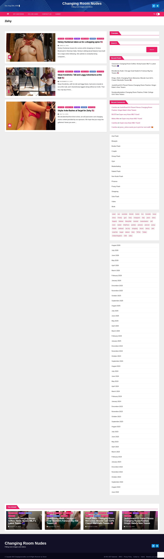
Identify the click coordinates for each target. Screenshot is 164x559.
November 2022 (117, 472)
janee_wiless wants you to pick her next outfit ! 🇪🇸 (136, 127)
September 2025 (117, 301)
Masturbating (116, 166)
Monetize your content (152, 556)
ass (119, 214)
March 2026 (116, 270)
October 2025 (116, 296)
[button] (154, 14)
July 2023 (115, 431)
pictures (140, 225)
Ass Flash (61, 38)
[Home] (8, 14)
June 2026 (115, 255)
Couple (114, 151)
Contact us (46, 14)
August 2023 (116, 426)
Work (113, 206)
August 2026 (116, 245)
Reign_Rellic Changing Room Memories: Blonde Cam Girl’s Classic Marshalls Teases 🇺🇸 (99, 520)
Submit (58, 14)
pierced (147, 225)
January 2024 (116, 401)
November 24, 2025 (66, 81)
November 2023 (117, 411)
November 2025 (117, 290)
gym (125, 217)
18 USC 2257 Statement (110, 556)
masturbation (144, 221)
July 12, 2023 (64, 114)
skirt (153, 228)
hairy (130, 217)
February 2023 (117, 457)
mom (113, 225)
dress (114, 217)
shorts (141, 228)
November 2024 (117, 351)
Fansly (120, 217)
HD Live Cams (33, 14)
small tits (114, 232)
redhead (120, 228)
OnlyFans (126, 225)
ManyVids (128, 221)
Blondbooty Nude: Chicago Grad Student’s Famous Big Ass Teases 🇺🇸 (62, 520)
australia (124, 214)
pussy (153, 225)
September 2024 (117, 361)
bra (142, 214)
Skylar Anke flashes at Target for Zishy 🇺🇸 (76, 110)
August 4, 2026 (92, 526)
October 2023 (116, 416)
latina (153, 217)
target (121, 232)
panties (133, 225)
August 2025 (116, 306)
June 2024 (115, 376)
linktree (121, 221)
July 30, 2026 (130, 526)
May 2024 (115, 381)
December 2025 (117, 285)
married (135, 221)
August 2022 (116, 487)
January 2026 (116, 280)
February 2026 (117, 275)
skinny (147, 228)
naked (119, 225)
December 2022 (117, 467)
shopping (135, 228)
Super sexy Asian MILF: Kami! (129, 114)
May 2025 (115, 321)
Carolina (114, 107)
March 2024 (116, 391)
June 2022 (115, 492)
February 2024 (117, 396)
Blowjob (114, 141)
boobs (137, 214)
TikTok (138, 232)
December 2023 (117, 406)
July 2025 (115, 311)
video (130, 235)
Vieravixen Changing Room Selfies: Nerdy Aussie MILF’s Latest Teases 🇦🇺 (22, 520)
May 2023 (115, 442)
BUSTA (114, 114)
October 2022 (116, 477)
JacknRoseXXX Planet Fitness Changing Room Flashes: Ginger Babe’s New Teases (138, 520)
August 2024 (116, 366)
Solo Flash (100, 38)
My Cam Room (18, 14)
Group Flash (116, 156)
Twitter (145, 232)
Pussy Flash (84, 38)
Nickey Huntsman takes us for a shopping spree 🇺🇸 (80, 42)
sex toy (128, 228)
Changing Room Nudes (82, 3)
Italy (143, 217)
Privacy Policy (128, 556)
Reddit (114, 228)
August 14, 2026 (15, 526)
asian (114, 214)
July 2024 (115, 371)
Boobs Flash (69, 38)
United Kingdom (117, 235)
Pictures (77, 38)
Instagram (137, 217)
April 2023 (115, 447)
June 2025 (115, 316)
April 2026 (115, 265)
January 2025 (116, 341)
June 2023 (115, 436)
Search (114, 43)
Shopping (92, 38)
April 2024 (115, 386)
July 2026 (115, 250)
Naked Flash (116, 171)
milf (151, 221)
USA (125, 235)
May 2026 (115, 260)
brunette (148, 214)
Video (114, 201)
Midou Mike (115, 118)
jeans (148, 217)
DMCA (120, 556)
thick (133, 232)
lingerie (114, 221)
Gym (113, 161)
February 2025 (117, 336)
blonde (131, 214)
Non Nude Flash (117, 176)
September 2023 (117, 421)
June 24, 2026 (64, 45)
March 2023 (116, 452)
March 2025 (116, 331)
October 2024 (116, 356)
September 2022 (117, 482)
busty (154, 214)
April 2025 (115, 326)
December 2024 (117, 346)
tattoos (127, 232)
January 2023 (116, 462)
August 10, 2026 (54, 526)
